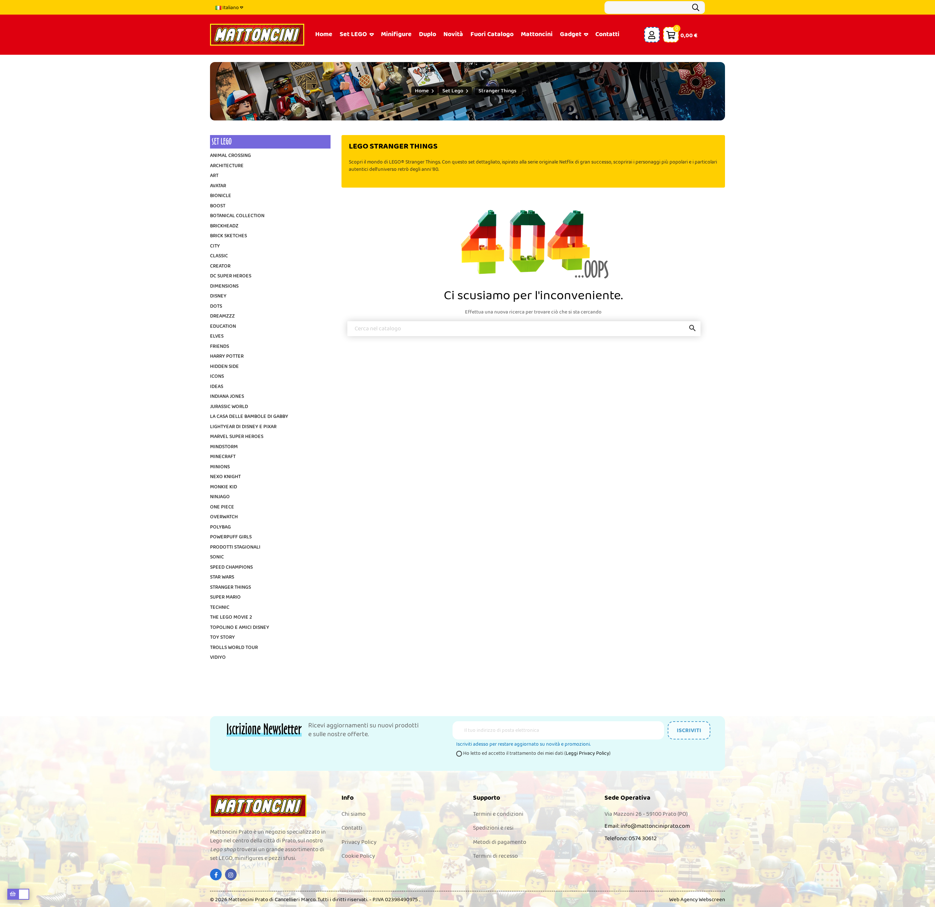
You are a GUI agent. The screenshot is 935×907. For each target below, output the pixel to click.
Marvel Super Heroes (236, 437)
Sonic (217, 557)
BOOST (217, 206)
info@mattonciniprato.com (655, 826)
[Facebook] (216, 874)
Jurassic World (229, 407)
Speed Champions (231, 567)
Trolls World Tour (234, 648)
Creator (220, 266)
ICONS (217, 376)
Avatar (218, 186)
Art (214, 176)
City (215, 246)
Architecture (227, 166)
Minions (220, 467)
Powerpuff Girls (231, 537)
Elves (217, 336)
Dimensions (224, 286)
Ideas (216, 387)
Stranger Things (230, 587)
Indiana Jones (227, 396)
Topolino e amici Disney (239, 627)
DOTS (216, 306)
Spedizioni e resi (493, 828)
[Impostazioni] (652, 34)
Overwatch (224, 517)
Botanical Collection (237, 216)
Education (223, 326)
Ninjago (220, 497)
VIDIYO (218, 657)
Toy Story (222, 637)
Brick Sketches (228, 236)
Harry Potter (227, 356)
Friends (219, 346)
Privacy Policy (359, 842)
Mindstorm (224, 447)
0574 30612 (643, 838)
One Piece (222, 507)
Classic (219, 256)
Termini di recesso (495, 856)
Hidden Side (224, 367)
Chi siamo (353, 814)
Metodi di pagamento (499, 842)
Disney (218, 296)
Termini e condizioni (498, 814)
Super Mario (225, 597)
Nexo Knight (225, 477)
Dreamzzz (222, 316)
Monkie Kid (223, 487)
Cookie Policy (358, 856)
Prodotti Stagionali (235, 547)
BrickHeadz (224, 226)
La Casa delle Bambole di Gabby (249, 417)
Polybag (220, 527)
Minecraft (223, 457)
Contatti (351, 828)
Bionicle (220, 196)
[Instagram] (231, 874)
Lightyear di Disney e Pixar (243, 427)
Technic (219, 607)
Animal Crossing (230, 156)
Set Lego (222, 141)
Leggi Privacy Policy (587, 753)
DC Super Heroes (230, 276)
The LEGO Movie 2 (231, 617)
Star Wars (222, 577)
